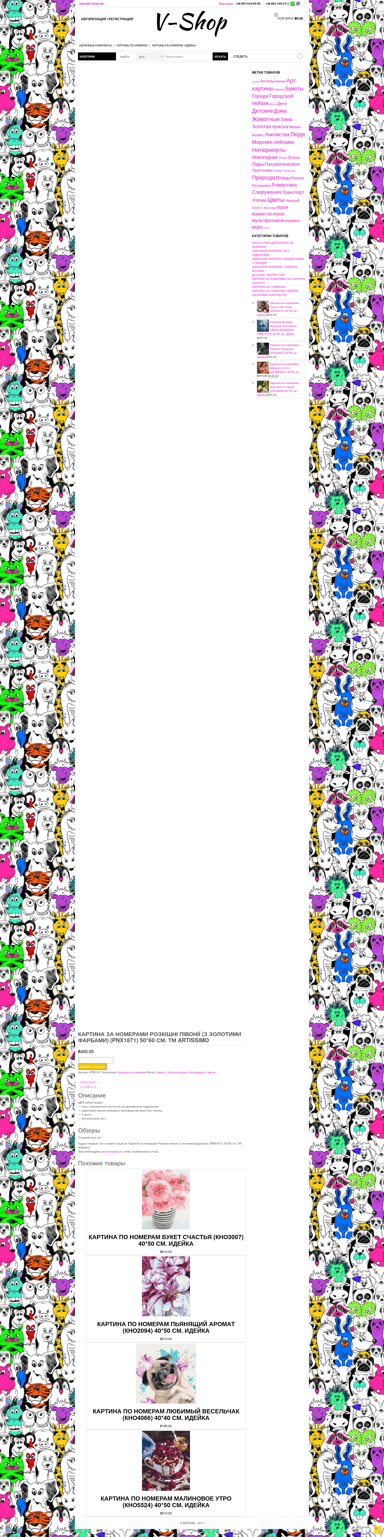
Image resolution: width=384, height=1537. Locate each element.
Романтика (284, 184)
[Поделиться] (5, 1532)
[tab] (162, 1082)
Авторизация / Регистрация (107, 19)
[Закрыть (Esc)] (1, 1532)
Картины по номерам (132, 45)
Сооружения (266, 191)
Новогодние (265, 156)
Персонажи (262, 170)
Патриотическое (282, 164)
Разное (297, 178)
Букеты (160, 1072)
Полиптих (289, 170)
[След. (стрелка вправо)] (5, 1536)
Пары (258, 163)
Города (260, 95)
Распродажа (261, 185)
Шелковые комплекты (95, 45)
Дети (282, 103)
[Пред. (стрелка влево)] (1, 1536)
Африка (279, 89)
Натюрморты (197, 1072)
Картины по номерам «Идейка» (174, 45)
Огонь (283, 157)
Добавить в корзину (92, 1066)
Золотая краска (177, 1072)
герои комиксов (270, 210)
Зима (286, 119)
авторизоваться (111, 1151)
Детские (262, 110)
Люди (297, 133)
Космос (258, 134)
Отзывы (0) (88, 1087)
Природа (263, 177)
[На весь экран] (9, 1532)
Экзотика (269, 207)
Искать (220, 56)
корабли (292, 220)
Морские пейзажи (273, 141)
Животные (266, 118)
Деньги (273, 103)
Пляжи (277, 170)
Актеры (255, 81)
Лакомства (277, 134)
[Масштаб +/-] (13, 1532)
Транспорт (293, 192)
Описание (88, 1082)
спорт (267, 227)
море (257, 226)
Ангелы (267, 81)
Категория (87, 56)
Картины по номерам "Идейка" (275, 291)
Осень (294, 157)
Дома (280, 110)
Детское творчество (268, 275)
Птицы (283, 177)
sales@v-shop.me (91, 3)
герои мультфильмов (268, 216)
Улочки (259, 200)
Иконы (295, 126)
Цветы (211, 1072)
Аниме (280, 80)
